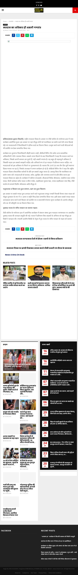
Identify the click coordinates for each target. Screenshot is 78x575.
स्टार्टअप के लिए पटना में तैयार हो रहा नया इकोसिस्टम (56, 541)
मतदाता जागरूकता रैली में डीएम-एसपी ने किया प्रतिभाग (39, 239)
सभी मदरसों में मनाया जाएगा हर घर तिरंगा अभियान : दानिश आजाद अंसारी (39, 285)
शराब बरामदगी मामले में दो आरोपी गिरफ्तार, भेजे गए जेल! (17, 365)
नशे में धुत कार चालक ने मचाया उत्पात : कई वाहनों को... (26, 415)
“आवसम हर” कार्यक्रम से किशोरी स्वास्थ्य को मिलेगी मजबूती (58, 537)
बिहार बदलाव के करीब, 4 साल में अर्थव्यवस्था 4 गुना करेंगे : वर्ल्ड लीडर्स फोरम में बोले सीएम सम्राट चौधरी (59, 553)
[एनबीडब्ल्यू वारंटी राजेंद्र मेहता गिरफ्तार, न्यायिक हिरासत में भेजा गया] (11, 501)
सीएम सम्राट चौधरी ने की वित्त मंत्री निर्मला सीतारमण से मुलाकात (59, 559)
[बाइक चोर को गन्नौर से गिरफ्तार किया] (11, 404)
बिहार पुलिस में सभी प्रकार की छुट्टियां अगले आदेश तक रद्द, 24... (62, 453)
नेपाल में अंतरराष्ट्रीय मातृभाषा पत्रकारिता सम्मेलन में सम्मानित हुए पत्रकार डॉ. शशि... (62, 373)
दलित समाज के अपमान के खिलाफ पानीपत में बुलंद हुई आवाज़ (61, 351)
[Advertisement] (39, 123)
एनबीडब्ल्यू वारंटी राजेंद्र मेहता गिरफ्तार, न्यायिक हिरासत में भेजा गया (10, 512)
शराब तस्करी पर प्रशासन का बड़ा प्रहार (11, 437)
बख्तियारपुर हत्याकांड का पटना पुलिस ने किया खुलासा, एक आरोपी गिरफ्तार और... (28, 390)
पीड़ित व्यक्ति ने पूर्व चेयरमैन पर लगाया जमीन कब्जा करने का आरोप (14, 285)
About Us (17, 573)
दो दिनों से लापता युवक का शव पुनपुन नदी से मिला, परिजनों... (27, 463)
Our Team (34, 573)
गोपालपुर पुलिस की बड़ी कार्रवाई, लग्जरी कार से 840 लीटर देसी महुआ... (27, 488)
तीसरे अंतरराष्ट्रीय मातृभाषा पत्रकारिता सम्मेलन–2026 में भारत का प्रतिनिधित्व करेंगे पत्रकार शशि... (62, 383)
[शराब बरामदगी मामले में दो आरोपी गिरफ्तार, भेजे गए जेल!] (19, 360)
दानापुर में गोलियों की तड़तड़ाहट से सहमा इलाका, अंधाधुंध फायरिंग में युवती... (61, 465)
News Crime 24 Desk (11, 30)
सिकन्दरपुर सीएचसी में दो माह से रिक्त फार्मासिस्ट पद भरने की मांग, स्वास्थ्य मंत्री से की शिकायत (63, 286)
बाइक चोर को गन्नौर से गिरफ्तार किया (11, 413)
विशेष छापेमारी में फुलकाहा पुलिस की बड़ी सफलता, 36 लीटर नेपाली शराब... (27, 439)
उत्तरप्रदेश (5, 24)
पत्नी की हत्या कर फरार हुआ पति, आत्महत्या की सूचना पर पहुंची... (10, 488)
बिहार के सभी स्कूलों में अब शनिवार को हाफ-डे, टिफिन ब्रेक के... (61, 423)
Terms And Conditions (55, 573)
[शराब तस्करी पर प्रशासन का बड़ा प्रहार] (11, 429)
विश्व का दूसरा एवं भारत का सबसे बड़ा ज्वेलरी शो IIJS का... (62, 402)
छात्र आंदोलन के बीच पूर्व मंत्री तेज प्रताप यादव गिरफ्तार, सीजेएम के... (61, 433)
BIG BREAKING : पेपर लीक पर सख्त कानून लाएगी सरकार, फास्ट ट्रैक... (62, 443)
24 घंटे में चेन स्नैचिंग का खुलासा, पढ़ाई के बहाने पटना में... (10, 462)
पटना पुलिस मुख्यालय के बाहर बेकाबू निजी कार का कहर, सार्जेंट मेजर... (62, 413)
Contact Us (25, 573)
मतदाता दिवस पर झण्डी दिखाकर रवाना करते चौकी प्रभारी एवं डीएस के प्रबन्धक (39, 248)
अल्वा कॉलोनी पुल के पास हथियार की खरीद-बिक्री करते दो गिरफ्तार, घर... (11, 389)
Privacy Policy (42, 573)
